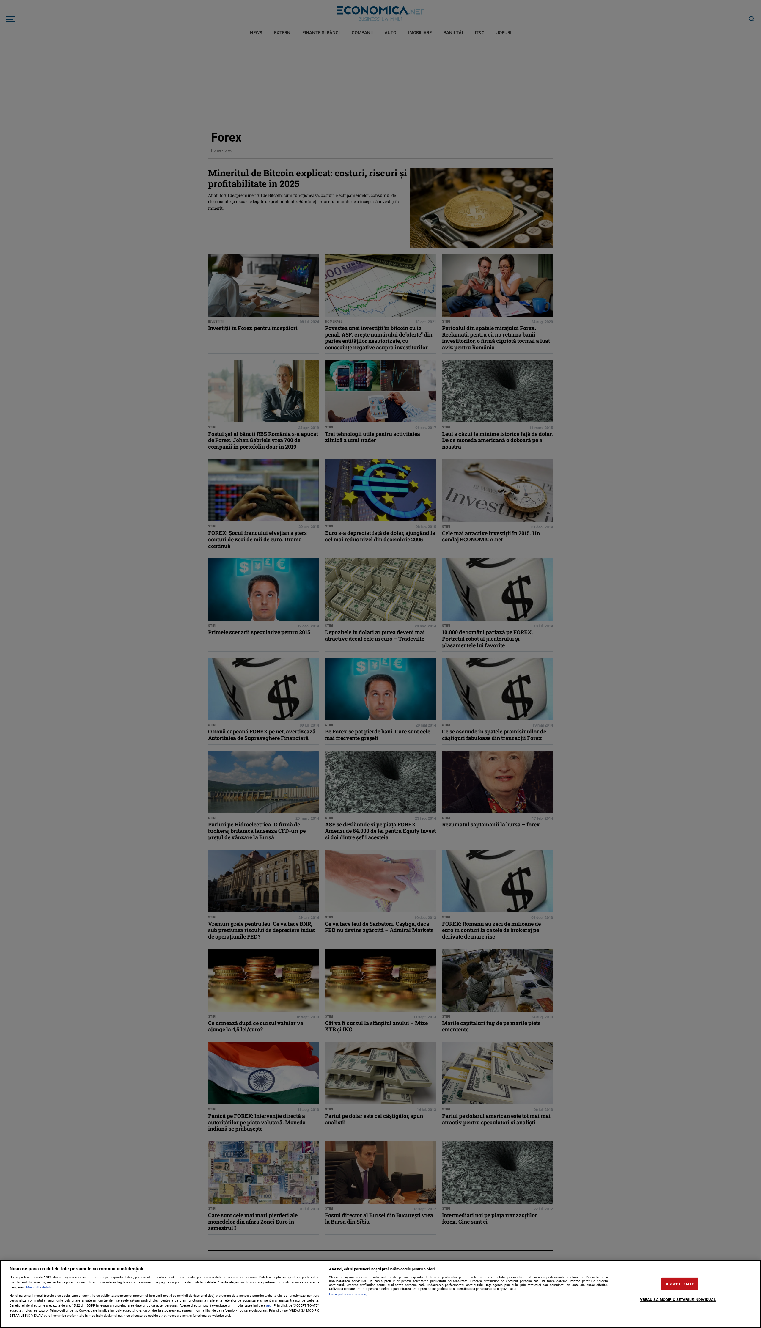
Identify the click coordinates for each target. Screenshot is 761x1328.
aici (269, 1305)
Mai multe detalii (38, 1287)
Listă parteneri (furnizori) (348, 1294)
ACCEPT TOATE (680, 1284)
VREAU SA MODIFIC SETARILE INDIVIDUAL (678, 1299)
